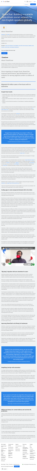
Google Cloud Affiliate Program (32, 457)
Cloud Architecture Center (25, 454)
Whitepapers (3, 460)
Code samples (25, 452)
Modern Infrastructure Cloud (3, 451)
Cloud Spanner (12, 47)
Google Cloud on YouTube (32, 451)
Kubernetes (17, 47)
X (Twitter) (31, 449)
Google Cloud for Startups (10, 451)
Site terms (11, 464)
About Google (3, 464)
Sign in (35, 1)
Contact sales (10, 457)
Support (17, 447)
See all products (10, 447)
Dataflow (30, 45)
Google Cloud (7, 45)
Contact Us (26, 4)
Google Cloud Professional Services (13, 183)
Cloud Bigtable (15, 45)
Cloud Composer (25, 45)
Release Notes (18, 449)
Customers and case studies (3, 457)
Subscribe (16, 466)
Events (31, 447)
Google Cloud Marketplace (10, 453)
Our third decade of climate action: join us (29, 464)
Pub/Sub (7, 162)
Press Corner (32, 459)
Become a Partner (32, 455)
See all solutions (10, 448)
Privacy (7, 464)
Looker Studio (7, 47)
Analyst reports (3, 459)
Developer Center (25, 458)
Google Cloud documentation (25, 450)
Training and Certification (24, 456)
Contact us (4, 53)
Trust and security (4, 448)
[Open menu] (2, 1)
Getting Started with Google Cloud (25, 448)
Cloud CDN (20, 45)
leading (8, 34)
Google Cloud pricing (10, 455)
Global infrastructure (3, 455)
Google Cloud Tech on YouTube (32, 453)
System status (18, 450)
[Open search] (25, 1)
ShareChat (3, 34)
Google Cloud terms (16, 464)
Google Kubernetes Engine (29, 159)
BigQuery (11, 45)
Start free (33, 4)
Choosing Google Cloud (3, 446)
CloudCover (3, 183)
